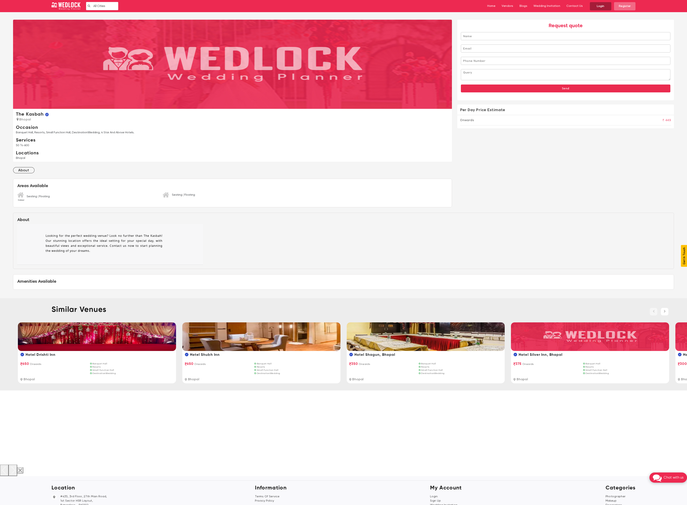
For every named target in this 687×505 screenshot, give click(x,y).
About (23, 170)
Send (565, 88)
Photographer (616, 496)
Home (491, 6)
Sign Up (435, 500)
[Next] (13, 470)
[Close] (20, 470)
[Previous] (4, 470)
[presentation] (653, 311)
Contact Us (574, 6)
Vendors (507, 6)
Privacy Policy (264, 500)
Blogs (523, 6)
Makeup (611, 500)
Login (600, 6)
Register (625, 6)
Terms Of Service (267, 496)
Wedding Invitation (546, 6)
